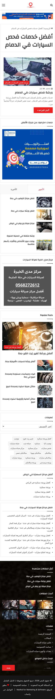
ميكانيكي (48, 453)
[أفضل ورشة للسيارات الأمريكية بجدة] (45, 365)
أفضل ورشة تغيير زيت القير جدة (35, 353)
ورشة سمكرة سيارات (41, 496)
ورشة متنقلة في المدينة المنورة (20, 236)
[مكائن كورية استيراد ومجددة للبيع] (27, 614)
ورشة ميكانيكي (30, 463)
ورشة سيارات (17, 458)
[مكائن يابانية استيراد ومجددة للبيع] (45, 614)
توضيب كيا (47, 443)
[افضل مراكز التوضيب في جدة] (44, 202)
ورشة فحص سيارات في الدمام (34, 92)
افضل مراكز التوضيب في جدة (22, 198)
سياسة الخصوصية (44, 647)
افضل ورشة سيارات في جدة (22, 211)
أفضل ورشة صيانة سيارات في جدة (36, 523)
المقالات (47, 638)
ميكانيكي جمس (21, 453)
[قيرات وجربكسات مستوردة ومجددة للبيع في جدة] (45, 377)
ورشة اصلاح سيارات (42, 552)
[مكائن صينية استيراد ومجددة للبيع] (45, 390)
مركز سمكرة (32, 448)
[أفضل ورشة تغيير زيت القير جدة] (45, 604)
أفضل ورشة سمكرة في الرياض (38, 482)
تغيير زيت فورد (28, 439)
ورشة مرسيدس (45, 463)
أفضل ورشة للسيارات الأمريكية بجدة (20, 361)
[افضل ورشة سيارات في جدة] (44, 214)
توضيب (16, 439)
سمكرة (37, 443)
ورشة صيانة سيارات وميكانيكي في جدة (34, 528)
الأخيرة (14, 189)
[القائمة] (3, 6)
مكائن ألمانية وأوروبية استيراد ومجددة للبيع (19, 400)
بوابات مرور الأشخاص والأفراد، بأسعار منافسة (19, 242)
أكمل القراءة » (43, 110)
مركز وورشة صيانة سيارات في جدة (36, 540)
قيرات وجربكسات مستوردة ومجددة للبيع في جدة (20, 375)
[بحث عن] (51, 6)
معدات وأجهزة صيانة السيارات (38, 651)
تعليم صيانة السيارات (42, 642)
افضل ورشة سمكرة (44, 439)
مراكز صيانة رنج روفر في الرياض (21, 223)
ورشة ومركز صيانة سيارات (39, 547)
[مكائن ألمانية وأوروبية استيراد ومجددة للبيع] (45, 402)
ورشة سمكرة (30, 458)
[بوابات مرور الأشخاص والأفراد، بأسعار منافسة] (44, 245)
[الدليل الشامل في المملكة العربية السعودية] (36, 5)
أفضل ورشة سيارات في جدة (39, 515)
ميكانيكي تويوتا (36, 453)
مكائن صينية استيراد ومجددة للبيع (20, 386)
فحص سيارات (46, 448)
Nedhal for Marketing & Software (31, 689)
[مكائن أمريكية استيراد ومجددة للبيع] (10, 604)
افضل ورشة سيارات (42, 535)
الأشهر (41, 189)
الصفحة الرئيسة (44, 634)
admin (48, 89)
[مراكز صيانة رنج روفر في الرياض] (44, 227)
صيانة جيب (27, 443)
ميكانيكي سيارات (45, 458)
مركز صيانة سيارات (17, 448)
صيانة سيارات (14, 443)
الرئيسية (47, 28)
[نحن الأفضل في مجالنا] (27, 16)
